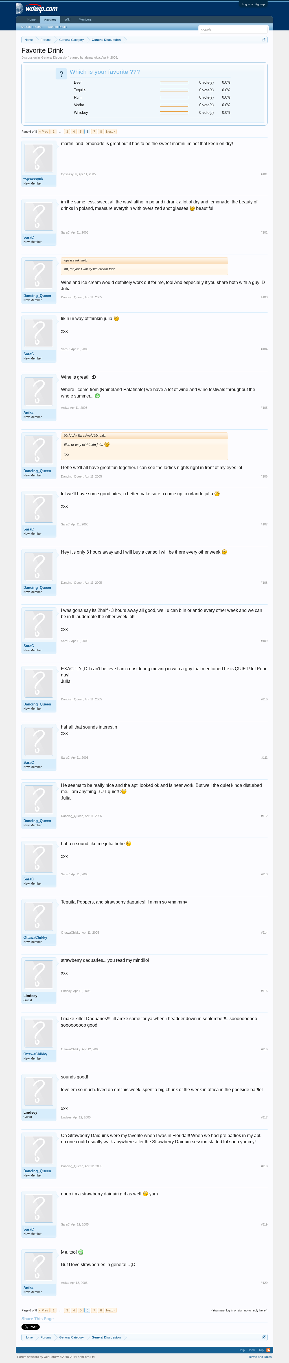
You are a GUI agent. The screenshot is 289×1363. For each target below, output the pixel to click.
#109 (264, 641)
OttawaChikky (35, 937)
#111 (264, 757)
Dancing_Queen (37, 296)
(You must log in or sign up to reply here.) (239, 1310)
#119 (264, 1224)
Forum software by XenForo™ (56, 1356)
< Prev (43, 131)
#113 (264, 874)
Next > (110, 131)
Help (241, 1350)
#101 (264, 174)
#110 (264, 699)
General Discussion (54, 57)
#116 (264, 1049)
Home (31, 19)
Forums (50, 19)
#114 (264, 932)
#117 (264, 1117)
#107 (264, 524)
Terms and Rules (260, 1356)
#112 (264, 816)
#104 (264, 349)
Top (261, 1350)
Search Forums (31, 26)
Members (85, 19)
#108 (264, 582)
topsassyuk (33, 179)
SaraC (28, 237)
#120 (264, 1282)
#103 (264, 297)
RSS (268, 1350)
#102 (264, 232)
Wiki (67, 19)
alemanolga (92, 57)
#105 (264, 407)
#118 (264, 1166)
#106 (264, 476)
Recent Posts (57, 26)
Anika (28, 412)
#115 (264, 991)
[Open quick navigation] (264, 39)
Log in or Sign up (253, 4)
